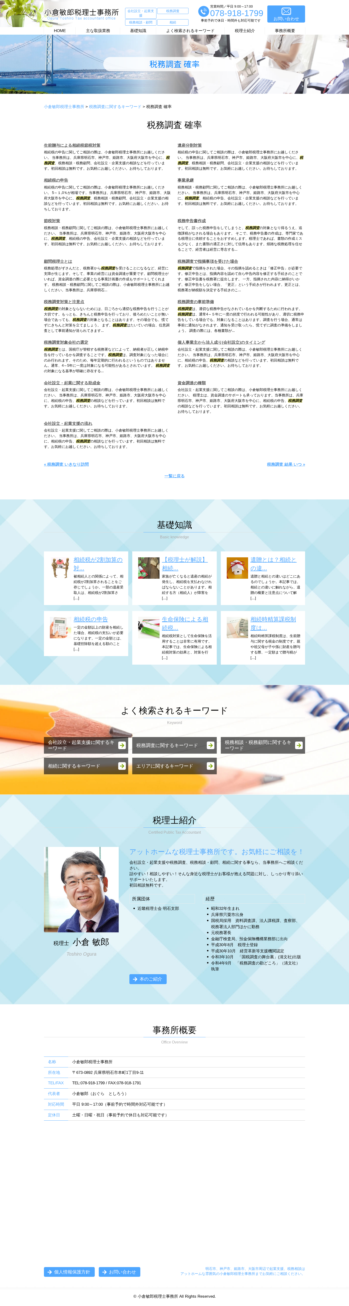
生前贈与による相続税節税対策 (72, 145)
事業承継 (186, 180)
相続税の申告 (56, 180)
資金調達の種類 (192, 383)
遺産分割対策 (190, 145)
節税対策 (52, 221)
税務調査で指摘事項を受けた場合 (208, 261)
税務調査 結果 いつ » (286, 464)
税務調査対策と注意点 (64, 302)
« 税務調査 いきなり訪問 (66, 464)
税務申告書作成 (192, 221)
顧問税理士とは (58, 261)
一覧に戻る (175, 476)
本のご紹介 (151, 979)
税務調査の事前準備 (196, 302)
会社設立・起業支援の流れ (68, 423)
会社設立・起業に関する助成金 (72, 383)
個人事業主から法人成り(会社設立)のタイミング (221, 342)
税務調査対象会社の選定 (66, 342)
